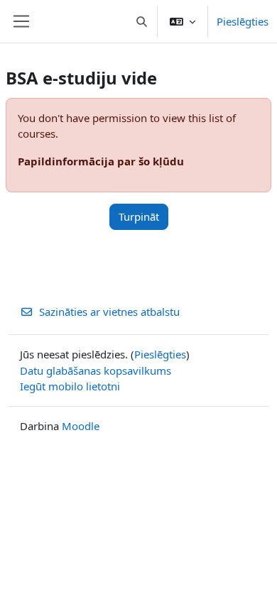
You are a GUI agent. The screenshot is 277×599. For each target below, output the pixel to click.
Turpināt (139, 216)
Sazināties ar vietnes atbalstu (109, 311)
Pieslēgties (242, 21)
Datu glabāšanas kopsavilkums (95, 370)
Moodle (80, 426)
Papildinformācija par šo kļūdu (101, 161)
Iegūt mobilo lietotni (70, 386)
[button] (142, 21)
